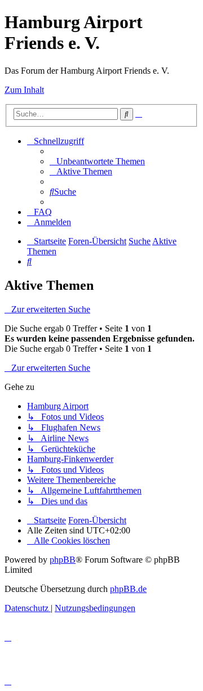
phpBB (63, 559)
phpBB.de (128, 589)
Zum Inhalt (24, 90)
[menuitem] (97, 161)
